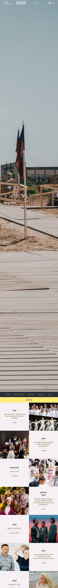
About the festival (18, 394)
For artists (41, 394)
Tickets (50, 394)
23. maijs (29, 399)
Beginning (8, 394)
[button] (56, 586)
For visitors (31, 394)
